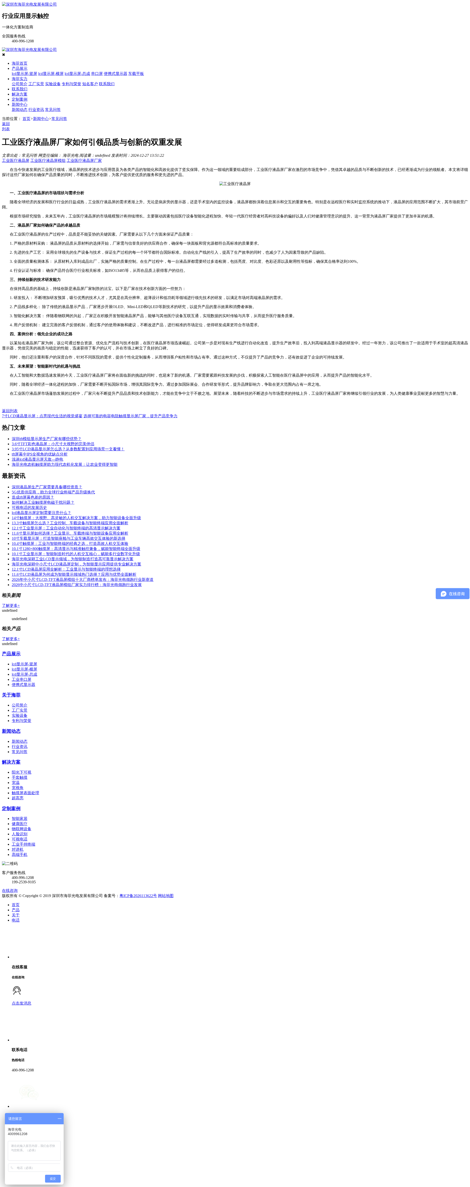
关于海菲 (11, 694)
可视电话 (19, 839)
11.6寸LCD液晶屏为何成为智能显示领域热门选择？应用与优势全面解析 (74, 574)
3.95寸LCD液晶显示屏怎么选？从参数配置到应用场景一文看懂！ (68, 449)
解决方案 (19, 94)
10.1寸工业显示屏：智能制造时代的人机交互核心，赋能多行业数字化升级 (76, 554)
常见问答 (53, 110)
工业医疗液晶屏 (15, 160)
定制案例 (19, 99)
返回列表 (10, 411)
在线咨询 (10, 890)
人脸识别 (19, 834)
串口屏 (97, 74)
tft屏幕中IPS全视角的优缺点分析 (40, 454)
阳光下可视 (21, 772)
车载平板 (136, 74)
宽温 (16, 782)
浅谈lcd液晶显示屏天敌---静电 (37, 459)
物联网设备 (21, 829)
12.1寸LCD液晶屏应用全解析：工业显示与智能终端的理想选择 (66, 569)
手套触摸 (19, 777)
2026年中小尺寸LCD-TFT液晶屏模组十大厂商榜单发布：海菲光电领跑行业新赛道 (82, 579)
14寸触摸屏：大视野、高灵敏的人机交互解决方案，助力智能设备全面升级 (76, 518)
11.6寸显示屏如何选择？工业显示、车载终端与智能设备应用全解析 (70, 533)
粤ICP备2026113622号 (138, 896)
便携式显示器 (115, 74)
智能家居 (19, 818)
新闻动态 (19, 110)
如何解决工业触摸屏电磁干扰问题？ (43, 502)
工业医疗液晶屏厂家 (84, 160)
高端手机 (19, 854)
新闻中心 (19, 104)
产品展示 (19, 68)
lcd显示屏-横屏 (51, 74)
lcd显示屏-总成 (77, 74)
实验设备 (53, 84)
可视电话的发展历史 (29, 507)
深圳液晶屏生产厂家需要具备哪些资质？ (47, 487)
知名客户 (90, 84)
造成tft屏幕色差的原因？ (33, 497)
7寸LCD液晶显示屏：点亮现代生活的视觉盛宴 (42, 416)
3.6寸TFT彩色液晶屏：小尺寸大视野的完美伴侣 (53, 444)
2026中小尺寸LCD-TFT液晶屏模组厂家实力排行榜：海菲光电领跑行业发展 (77, 585)
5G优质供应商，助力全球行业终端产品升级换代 (53, 492)
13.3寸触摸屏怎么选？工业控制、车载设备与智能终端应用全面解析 (70, 523)
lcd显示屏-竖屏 (24, 74)
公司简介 (19, 84)
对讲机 (18, 849)
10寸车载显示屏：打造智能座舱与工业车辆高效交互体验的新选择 (68, 538)
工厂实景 (36, 84)
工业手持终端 (23, 844)
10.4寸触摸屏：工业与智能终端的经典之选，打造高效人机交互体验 (70, 543)
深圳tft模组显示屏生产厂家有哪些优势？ (47, 439)
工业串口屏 (21, 679)
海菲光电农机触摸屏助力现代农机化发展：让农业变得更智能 (65, 464)
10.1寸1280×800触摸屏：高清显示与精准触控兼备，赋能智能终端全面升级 (76, 549)
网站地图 (166, 896)
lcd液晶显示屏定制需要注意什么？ (41, 513)
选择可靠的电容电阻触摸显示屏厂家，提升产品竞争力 (130, 416)
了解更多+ (11, 605)
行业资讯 (36, 110)
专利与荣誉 (71, 84)
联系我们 (107, 84)
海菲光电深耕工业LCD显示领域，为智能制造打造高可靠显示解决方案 (72, 559)
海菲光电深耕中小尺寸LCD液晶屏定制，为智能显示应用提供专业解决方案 (76, 564)
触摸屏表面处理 (25, 793)
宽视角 (18, 788)
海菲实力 (19, 79)
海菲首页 (19, 63)
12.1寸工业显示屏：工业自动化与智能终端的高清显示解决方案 (66, 528)
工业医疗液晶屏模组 (48, 160)
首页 (26, 119)
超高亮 (18, 798)
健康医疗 (19, 824)
